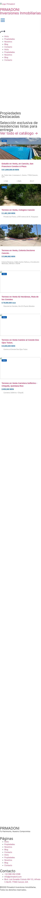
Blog (6, 849)
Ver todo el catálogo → (19, 133)
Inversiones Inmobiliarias (20, 13)
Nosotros (8, 847)
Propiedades (9, 844)
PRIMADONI (9, 9)
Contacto (8, 852)
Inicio (6, 842)
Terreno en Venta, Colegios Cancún (18, 210)
